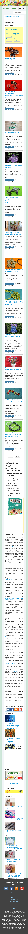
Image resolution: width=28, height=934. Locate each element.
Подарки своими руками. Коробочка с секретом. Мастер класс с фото (14, 875)
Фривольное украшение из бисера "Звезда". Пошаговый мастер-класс (14, 302)
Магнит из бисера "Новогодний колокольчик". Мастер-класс (13, 336)
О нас (14, 903)
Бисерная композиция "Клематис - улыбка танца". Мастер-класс (13, 165)
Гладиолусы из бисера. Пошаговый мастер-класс (13, 233)
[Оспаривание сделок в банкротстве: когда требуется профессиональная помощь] (14, 729)
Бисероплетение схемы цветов (14, 662)
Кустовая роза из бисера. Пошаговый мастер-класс (13, 368)
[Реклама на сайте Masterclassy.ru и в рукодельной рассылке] (14, 792)
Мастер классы (14, 899)
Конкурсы (14, 895)
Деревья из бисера (16, 39)
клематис (14, 671)
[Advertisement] (16, 115)
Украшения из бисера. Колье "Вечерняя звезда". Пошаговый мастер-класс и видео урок (14, 199)
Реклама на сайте (14, 901)
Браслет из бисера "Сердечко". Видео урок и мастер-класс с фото (13, 434)
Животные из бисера (16, 34)
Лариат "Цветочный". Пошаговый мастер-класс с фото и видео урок (13, 59)
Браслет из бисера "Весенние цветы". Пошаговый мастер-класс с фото (14, 401)
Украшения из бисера (9, 39)
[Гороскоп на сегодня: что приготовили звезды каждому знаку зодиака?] (14, 739)
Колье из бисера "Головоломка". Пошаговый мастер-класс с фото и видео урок (14, 94)
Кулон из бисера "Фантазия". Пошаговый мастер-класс (14, 270)
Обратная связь (14, 892)
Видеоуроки (14, 897)
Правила (14, 906)
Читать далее (9, 74)
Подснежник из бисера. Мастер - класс (12, 133)
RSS (14, 908)
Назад (10, 456)
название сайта (9, 8)
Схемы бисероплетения (18, 30)
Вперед (17, 456)
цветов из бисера (10, 547)
